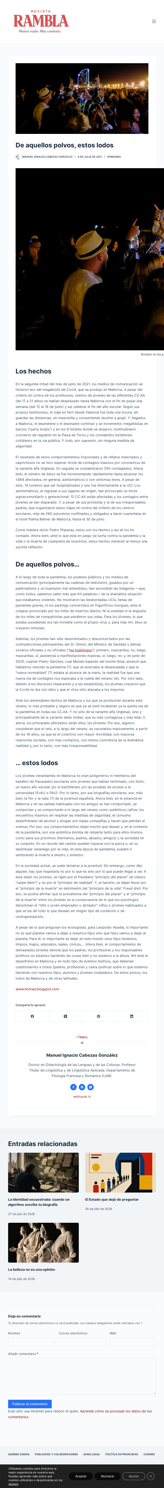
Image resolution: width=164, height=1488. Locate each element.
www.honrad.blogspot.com (37, 989)
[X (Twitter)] (65, 1016)
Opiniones (114, 156)
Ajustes (134, 1476)
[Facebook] (32, 1016)
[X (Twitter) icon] (90, 1087)
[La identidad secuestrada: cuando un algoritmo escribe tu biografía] (43, 1173)
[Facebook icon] (73, 1087)
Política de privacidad (121, 1454)
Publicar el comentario (29, 1404)
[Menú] (154, 21)
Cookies (149, 1454)
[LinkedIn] (131, 1016)
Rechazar (107, 1476)
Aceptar (80, 1476)
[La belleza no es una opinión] (43, 1243)
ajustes (13, 1484)
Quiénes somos (18, 1454)
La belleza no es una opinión (31, 1269)
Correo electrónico (73, 1333)
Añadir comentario (23, 1354)
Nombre (14, 1333)
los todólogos (80, 650)
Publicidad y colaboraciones (56, 1454)
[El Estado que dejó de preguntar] (120, 1173)
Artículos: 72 (82, 1096)
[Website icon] (82, 1087)
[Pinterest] (98, 1016)
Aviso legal (91, 1454)
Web (113, 1333)
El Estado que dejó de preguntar (112, 1199)
